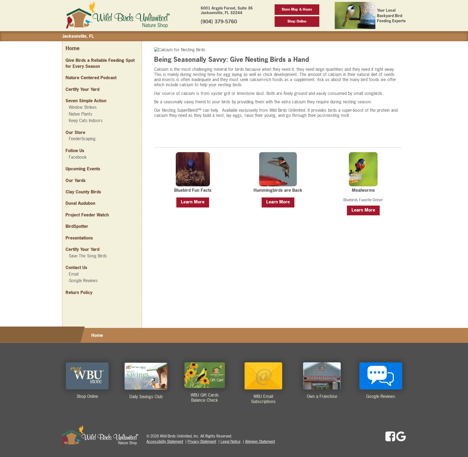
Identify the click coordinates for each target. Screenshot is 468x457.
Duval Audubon (80, 203)
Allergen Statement (260, 441)
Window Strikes (83, 107)
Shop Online (296, 21)
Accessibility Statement (165, 441)
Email (74, 274)
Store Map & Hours (297, 9)
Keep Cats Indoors (86, 120)
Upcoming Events (83, 169)
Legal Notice (230, 441)
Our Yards (76, 180)
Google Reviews (83, 280)
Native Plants (80, 114)
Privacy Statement (202, 441)
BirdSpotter (77, 226)
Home (73, 48)
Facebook (78, 157)
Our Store (75, 132)
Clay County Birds (83, 192)
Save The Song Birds (88, 256)
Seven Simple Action (86, 101)
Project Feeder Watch (87, 215)
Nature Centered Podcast (91, 78)
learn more (192, 202)
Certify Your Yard (82, 89)
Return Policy (79, 292)
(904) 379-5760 (219, 21)
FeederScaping (82, 139)
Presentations (79, 238)
